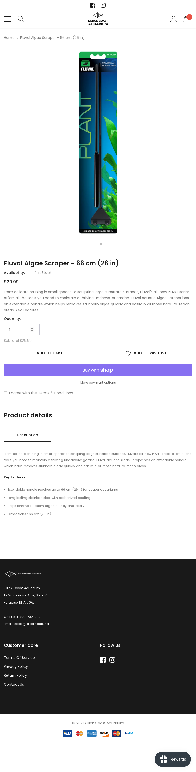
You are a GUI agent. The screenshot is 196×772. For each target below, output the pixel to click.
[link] (93, 5)
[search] (21, 18)
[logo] (98, 19)
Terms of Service (19, 657)
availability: (14, 272)
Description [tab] (27, 434)
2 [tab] (101, 244)
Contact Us (14, 684)
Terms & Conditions (55, 393)
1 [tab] (95, 244)
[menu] (7, 19)
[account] (173, 18)
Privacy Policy (16, 666)
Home (9, 37)
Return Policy (15, 675)
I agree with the (22, 393)
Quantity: (12, 318)
